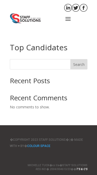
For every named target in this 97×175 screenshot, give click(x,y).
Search (79, 64)
